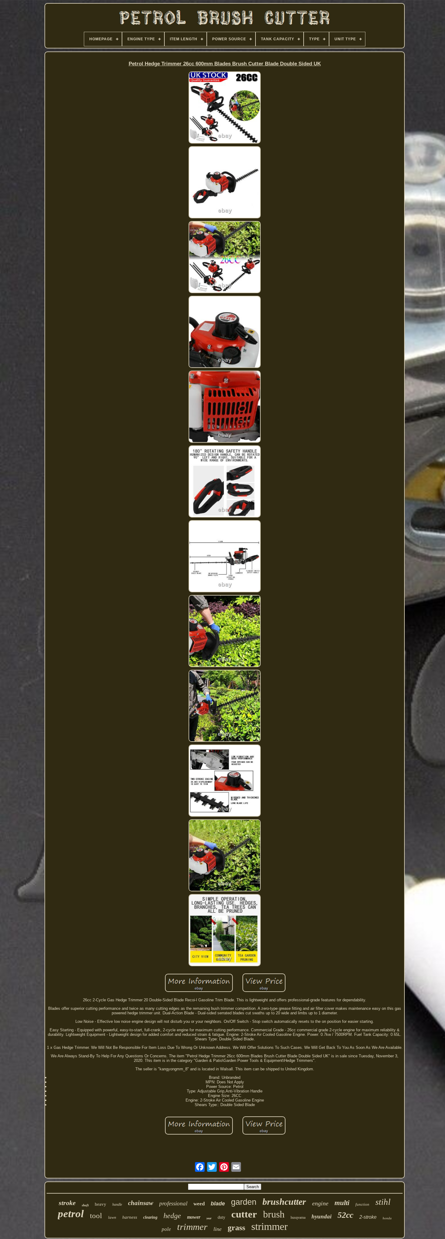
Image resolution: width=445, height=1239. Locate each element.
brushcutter (284, 1202)
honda (387, 1218)
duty (221, 1217)
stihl (383, 1202)
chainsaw (140, 1203)
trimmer (192, 1226)
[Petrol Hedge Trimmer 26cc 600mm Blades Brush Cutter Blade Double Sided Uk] (224, 108)
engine (320, 1203)
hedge (172, 1216)
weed (199, 1204)
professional (173, 1203)
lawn (112, 1217)
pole (166, 1229)
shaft (85, 1205)
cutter (244, 1214)
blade (218, 1204)
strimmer (269, 1226)
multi (342, 1203)
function (362, 1204)
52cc (345, 1215)
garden (243, 1202)
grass (236, 1227)
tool (96, 1215)
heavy (100, 1204)
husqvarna (298, 1217)
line (217, 1229)
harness (129, 1217)
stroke (67, 1203)
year (209, 1218)
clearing (150, 1217)
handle (117, 1204)
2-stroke (368, 1217)
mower (193, 1217)
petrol (71, 1214)
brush (274, 1214)
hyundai (321, 1216)
